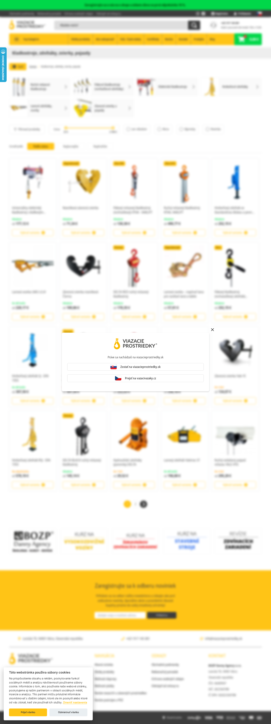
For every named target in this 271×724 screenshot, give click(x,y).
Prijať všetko (28, 712)
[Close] (212, 329)
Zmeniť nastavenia (75, 702)
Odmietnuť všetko (68, 712)
